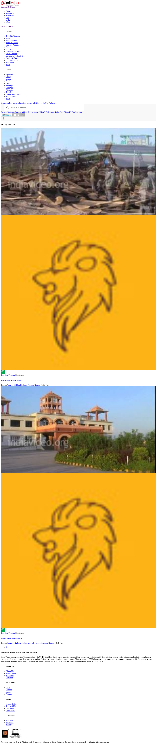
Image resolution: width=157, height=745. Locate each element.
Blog (35, 103)
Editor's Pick (18, 103)
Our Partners (50, 103)
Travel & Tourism (13, 36)
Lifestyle (9, 88)
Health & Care (11, 58)
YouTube (9, 720)
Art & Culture (11, 54)
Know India (27, 103)
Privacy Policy (11, 704)
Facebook (9, 723)
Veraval (10, 385)
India (8, 687)
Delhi (8, 20)
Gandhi (9, 690)
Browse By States (8, 7)
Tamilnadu (10, 13)
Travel (8, 92)
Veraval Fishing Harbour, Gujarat (11, 380)
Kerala (8, 11)
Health (8, 83)
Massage (9, 90)
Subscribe (9, 676)
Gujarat (37, 385)
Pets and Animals (12, 45)
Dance (8, 79)
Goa (7, 18)
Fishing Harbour (20, 385)
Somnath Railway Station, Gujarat (11, 638)
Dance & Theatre (12, 51)
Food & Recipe (12, 60)
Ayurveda (9, 74)
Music (8, 38)
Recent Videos (6, 103)
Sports (8, 49)
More (8, 22)
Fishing (30, 385)
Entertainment (11, 40)
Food (8, 81)
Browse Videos (7, 26)
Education (10, 62)
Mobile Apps (11, 673)
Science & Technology (15, 56)
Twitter (8, 725)
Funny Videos (11, 96)
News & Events (12, 43)
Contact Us (10, 711)
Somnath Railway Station (17, 643)
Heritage (9, 85)
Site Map (9, 678)
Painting (9, 694)
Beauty (8, 77)
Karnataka (10, 15)
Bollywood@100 (12, 94)
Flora (8, 47)
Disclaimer (10, 708)
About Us (41, 103)
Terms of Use (11, 706)
